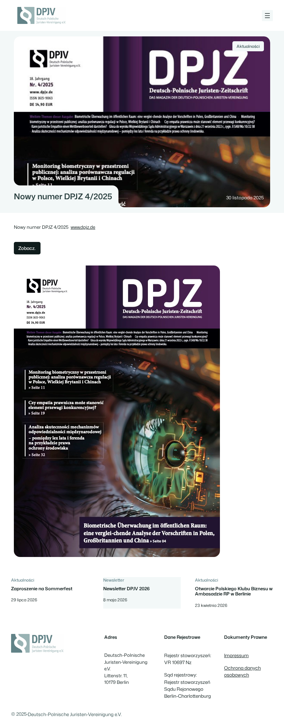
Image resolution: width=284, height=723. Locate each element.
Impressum (236, 655)
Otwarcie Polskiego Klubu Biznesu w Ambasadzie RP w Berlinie (234, 591)
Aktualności (248, 46)
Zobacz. (27, 248)
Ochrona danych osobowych (242, 671)
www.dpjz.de (83, 227)
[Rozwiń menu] (267, 15)
